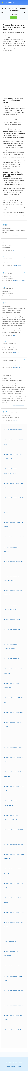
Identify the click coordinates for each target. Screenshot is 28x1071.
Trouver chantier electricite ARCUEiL (13, 747)
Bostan (14, 335)
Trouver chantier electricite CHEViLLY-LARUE (13, 759)
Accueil (5, 6)
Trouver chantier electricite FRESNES (14, 712)
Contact (19, 1066)
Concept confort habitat (18, 405)
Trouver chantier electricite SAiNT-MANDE (13, 724)
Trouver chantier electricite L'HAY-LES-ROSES (13, 632)
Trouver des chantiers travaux (17, 6)
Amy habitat (15, 235)
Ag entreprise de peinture (19, 280)
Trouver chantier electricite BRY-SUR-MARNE (13, 885)
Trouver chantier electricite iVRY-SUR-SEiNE (13, 485)
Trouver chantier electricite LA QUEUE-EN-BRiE (13, 925)
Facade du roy (16, 352)
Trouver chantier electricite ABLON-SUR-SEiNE (13, 978)
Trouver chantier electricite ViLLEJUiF (14, 497)
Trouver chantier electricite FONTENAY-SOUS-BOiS (14, 524)
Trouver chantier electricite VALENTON (14, 912)
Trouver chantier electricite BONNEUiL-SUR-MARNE (14, 856)
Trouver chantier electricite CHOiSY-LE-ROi (14, 564)
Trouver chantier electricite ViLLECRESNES (11, 953)
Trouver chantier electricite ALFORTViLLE (11, 549)
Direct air (15, 420)
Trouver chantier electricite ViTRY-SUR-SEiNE (14, 442)
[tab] (14, 225)
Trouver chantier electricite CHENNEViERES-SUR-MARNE (11, 817)
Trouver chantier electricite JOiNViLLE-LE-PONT (13, 832)
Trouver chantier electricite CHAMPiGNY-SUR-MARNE (11, 471)
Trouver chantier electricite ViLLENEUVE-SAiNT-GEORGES (11, 607)
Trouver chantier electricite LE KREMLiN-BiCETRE (11, 685)
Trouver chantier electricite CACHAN (13, 658)
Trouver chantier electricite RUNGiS (13, 966)
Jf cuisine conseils (17, 265)
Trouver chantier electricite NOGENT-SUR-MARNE (13, 593)
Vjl (13, 250)
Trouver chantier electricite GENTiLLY (14, 844)
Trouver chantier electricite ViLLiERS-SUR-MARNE (13, 671)
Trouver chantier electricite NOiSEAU (14, 1005)
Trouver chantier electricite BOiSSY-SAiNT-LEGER (13, 871)
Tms (14, 296)
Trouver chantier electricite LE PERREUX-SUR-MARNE (11, 578)
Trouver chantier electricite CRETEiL (13, 429)
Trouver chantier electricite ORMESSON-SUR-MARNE (11, 939)
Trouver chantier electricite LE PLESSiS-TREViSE (14, 788)
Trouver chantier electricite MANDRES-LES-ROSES (14, 1017)
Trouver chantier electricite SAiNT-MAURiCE (13, 900)
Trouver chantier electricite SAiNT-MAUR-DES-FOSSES (13, 456)
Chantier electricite (10, 2)
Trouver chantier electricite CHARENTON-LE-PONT (11, 646)
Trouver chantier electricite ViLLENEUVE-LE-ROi (11, 803)
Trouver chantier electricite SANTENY (14, 1029)
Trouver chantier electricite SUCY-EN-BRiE (13, 700)
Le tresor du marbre (17, 367)
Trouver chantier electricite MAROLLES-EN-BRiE (14, 993)
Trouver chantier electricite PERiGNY (13, 1040)
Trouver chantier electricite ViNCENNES (14, 537)
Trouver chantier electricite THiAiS (13, 619)
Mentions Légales (11, 1066)
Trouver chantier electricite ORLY (13, 737)
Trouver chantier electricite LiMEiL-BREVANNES (13, 774)
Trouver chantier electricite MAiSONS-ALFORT (13, 510)
